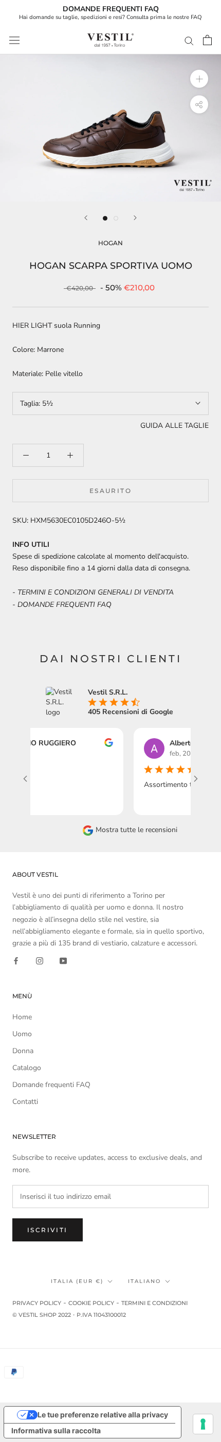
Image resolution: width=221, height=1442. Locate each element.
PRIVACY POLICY (36, 1303)
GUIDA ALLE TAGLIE (174, 425)
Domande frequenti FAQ (51, 1085)
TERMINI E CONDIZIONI (154, 1303)
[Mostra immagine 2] (116, 218)
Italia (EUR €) (77, 1281)
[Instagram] (39, 960)
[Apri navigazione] (14, 40)
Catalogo (26, 1068)
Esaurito (110, 491)
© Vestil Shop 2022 (41, 1314)
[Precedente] (85, 217)
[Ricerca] (189, 40)
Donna (22, 1051)
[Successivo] (135, 217)
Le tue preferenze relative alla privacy (103, 1414)
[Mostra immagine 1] (105, 218)
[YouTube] (63, 960)
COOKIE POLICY (91, 1303)
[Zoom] (199, 79)
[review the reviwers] (99, 744)
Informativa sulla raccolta (56, 1430)
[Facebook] (16, 960)
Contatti (25, 1102)
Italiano (144, 1281)
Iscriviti (47, 1230)
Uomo (22, 1034)
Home (22, 1017)
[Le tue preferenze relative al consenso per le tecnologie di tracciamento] (203, 1424)
